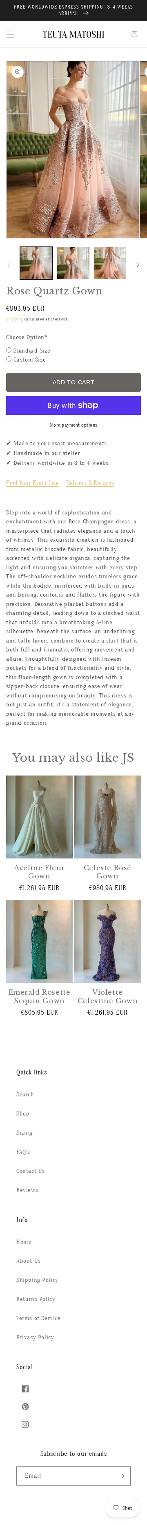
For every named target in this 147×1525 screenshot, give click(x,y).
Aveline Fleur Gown (39, 872)
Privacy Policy (35, 1337)
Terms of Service (38, 1318)
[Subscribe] (121, 1476)
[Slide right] (138, 265)
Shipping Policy (37, 1280)
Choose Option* (26, 337)
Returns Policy (35, 1299)
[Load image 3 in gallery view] (110, 263)
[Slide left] (9, 265)
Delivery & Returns (90, 483)
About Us (28, 1260)
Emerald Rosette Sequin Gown (40, 996)
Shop (22, 1113)
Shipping (14, 319)
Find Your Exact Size (32, 483)
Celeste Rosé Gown (107, 872)
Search (25, 1094)
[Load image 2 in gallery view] (73, 263)
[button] (10, 34)
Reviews (27, 1190)
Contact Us (30, 1171)
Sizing (24, 1132)
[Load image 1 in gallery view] (36, 263)
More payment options (74, 425)
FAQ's (23, 1151)
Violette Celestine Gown (108, 996)
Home (23, 1241)
